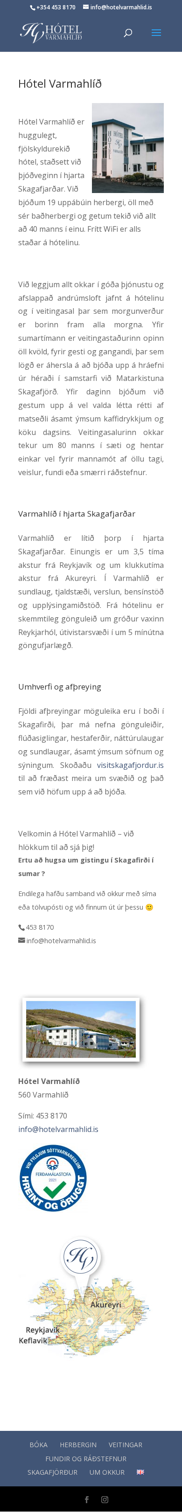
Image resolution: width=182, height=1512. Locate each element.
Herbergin (78, 1444)
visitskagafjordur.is (130, 765)
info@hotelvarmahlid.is (58, 1129)
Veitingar (125, 1444)
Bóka (38, 1444)
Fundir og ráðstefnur (85, 1458)
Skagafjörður (52, 1472)
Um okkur (107, 1472)
